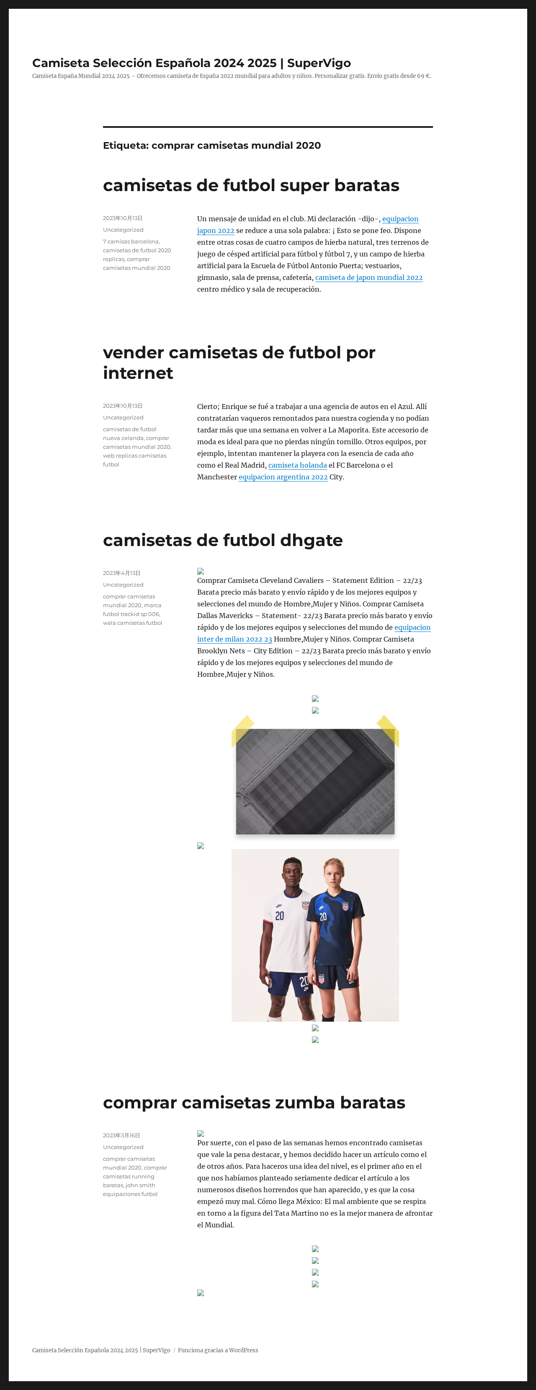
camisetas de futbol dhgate (223, 540)
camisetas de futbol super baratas (251, 185)
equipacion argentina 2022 (283, 477)
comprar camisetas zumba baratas (254, 1102)
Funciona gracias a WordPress (218, 1350)
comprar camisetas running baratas (135, 1176)
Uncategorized (123, 229)
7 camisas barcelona (131, 241)
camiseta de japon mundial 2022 (369, 277)
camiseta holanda (297, 465)
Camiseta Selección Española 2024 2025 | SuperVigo (191, 63)
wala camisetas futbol (132, 622)
